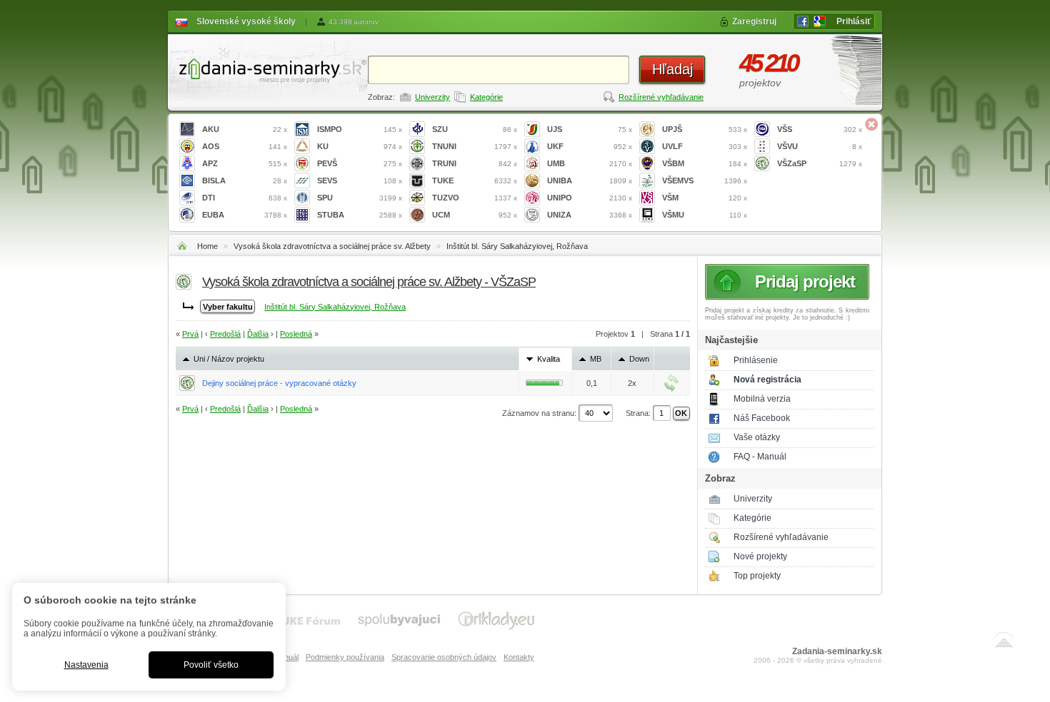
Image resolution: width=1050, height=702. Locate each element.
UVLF (704, 146)
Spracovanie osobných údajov (443, 657)
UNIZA (589, 214)
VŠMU (704, 214)
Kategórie (486, 97)
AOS (244, 146)
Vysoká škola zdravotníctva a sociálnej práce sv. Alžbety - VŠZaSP (369, 282)
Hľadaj (672, 69)
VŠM (704, 197)
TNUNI (474, 146)
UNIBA (589, 180)
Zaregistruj (754, 21)
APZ (244, 163)
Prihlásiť (853, 21)
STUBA (359, 214)
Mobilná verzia (762, 399)
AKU (244, 129)
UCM (474, 214)
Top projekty (757, 576)
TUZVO (474, 197)
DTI (244, 197)
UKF (589, 146)
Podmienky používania (345, 657)
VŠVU (819, 146)
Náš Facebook (762, 418)
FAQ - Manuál (760, 457)
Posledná (296, 334)
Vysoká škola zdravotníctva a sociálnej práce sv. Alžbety (332, 246)
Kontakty (519, 657)
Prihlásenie (756, 360)
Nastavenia (86, 665)
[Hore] (1003, 642)
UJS (589, 129)
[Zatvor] (871, 124)
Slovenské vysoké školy (246, 21)
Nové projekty (760, 556)
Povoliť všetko (211, 665)
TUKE (474, 180)
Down (639, 359)
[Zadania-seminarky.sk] (268, 68)
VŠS (819, 129)
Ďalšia (258, 334)
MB (595, 359)
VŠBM (704, 163)
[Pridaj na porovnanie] (671, 383)
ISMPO (359, 129)
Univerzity (432, 97)
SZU (474, 129)
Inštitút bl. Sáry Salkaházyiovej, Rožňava (517, 246)
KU (359, 146)
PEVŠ (359, 163)
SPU (359, 197)
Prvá (190, 334)
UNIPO (589, 197)
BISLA (244, 180)
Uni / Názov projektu (229, 359)
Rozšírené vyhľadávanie (661, 97)
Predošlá (225, 334)
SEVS (359, 180)
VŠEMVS (704, 180)
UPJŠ (704, 129)
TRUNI (474, 163)
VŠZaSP (819, 163)
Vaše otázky (757, 437)
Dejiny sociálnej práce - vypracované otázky (279, 383)
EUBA (244, 214)
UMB (589, 163)
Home (207, 246)
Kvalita (548, 359)
